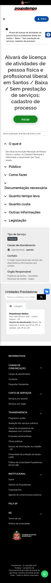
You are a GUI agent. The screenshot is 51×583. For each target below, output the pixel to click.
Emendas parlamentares (19, 436)
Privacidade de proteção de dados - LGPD (25, 455)
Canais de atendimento (19, 374)
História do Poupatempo (19, 484)
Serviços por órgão (17, 403)
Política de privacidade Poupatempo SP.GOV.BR (25, 463)
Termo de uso (14, 518)
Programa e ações (17, 418)
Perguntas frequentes (18, 384)
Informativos (16, 355)
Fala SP (12, 503)
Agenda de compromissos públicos (24, 494)
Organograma (15, 489)
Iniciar (25, 119)
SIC (10, 512)
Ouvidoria (12, 379)
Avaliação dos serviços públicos (23, 423)
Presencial (12, 239)
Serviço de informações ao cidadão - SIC (24, 447)
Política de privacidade (19, 523)
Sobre (11, 479)
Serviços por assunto (18, 398)
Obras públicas (15, 441)
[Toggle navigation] (4, 19)
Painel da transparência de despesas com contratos (20, 429)
